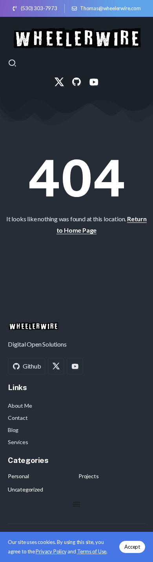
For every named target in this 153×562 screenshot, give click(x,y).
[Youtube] (93, 82)
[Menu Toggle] (76, 504)
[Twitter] (59, 82)
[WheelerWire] (76, 37)
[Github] (76, 82)
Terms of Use (92, 551)
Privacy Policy (51, 551)
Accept (132, 547)
